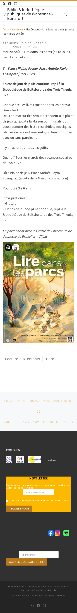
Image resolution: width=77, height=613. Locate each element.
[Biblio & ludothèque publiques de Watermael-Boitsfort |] (4, 14)
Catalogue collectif (26, 562)
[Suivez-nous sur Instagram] (15, 3)
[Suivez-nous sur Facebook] (9, 3)
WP (27, 595)
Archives (18, 29)
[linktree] (4, 3)
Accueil (7, 29)
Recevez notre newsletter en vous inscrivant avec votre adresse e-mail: (38, 486)
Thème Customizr (56, 595)
